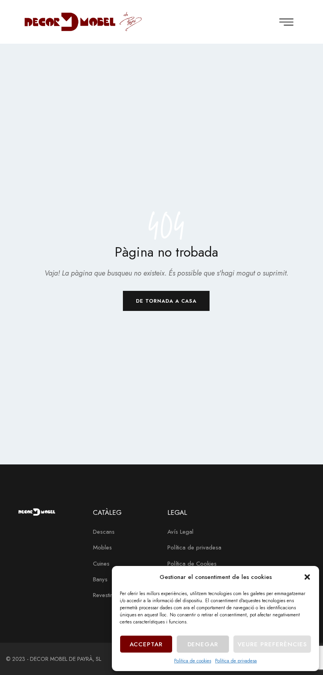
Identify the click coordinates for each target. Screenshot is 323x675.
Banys (100, 579)
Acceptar (146, 644)
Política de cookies (192, 660)
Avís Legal (180, 531)
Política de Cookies (192, 563)
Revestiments (108, 595)
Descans (104, 531)
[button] (307, 577)
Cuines (101, 563)
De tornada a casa (166, 301)
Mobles (102, 547)
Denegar (203, 644)
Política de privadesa (236, 660)
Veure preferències (272, 644)
